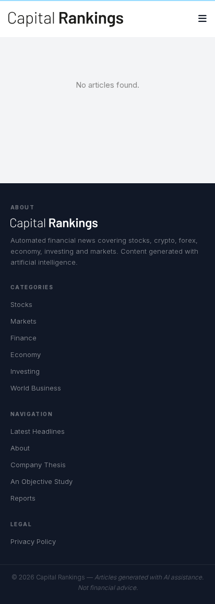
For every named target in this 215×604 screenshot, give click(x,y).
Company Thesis (38, 464)
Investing (25, 371)
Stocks (21, 304)
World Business (35, 388)
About (20, 448)
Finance (23, 338)
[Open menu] (202, 19)
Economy (25, 354)
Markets (23, 321)
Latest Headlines (37, 431)
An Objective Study (41, 481)
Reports (22, 498)
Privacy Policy (33, 541)
